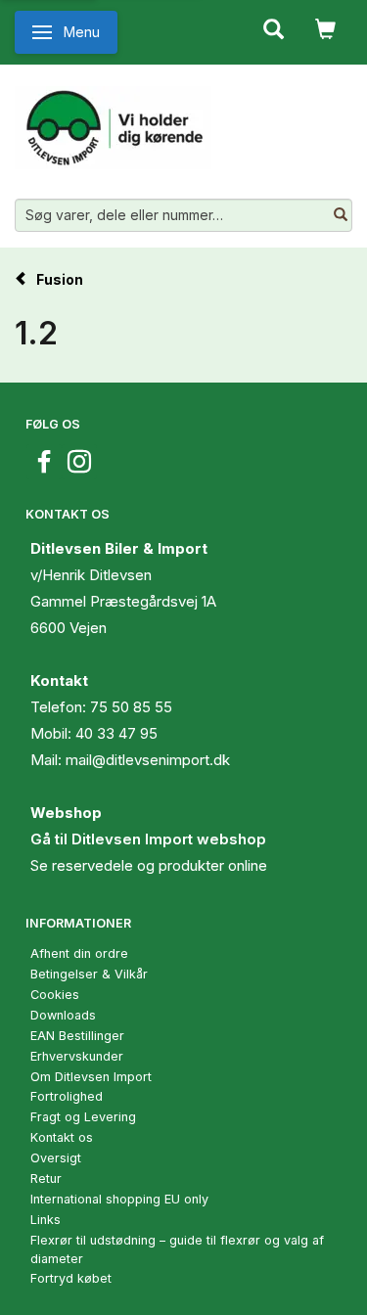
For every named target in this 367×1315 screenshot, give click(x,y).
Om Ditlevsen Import (91, 1076)
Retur (46, 1178)
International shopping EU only (119, 1199)
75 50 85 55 (131, 707)
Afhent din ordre (79, 953)
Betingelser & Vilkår (89, 974)
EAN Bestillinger (77, 1035)
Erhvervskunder (76, 1056)
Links (45, 1219)
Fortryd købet (71, 1278)
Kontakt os (61, 1137)
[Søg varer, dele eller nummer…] (340, 215)
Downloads (63, 1015)
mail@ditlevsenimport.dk (148, 759)
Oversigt (55, 1158)
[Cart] (325, 27)
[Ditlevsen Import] (113, 120)
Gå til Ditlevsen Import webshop (148, 839)
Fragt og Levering (83, 1117)
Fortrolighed (66, 1096)
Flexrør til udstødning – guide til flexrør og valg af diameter (177, 1249)
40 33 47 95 (116, 733)
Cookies (54, 994)
